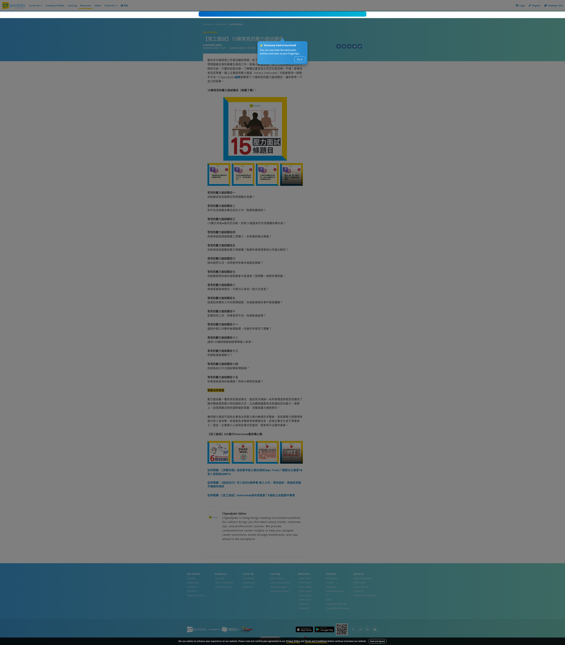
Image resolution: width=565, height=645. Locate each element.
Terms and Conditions (316, 641)
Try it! (300, 59)
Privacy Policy (293, 641)
